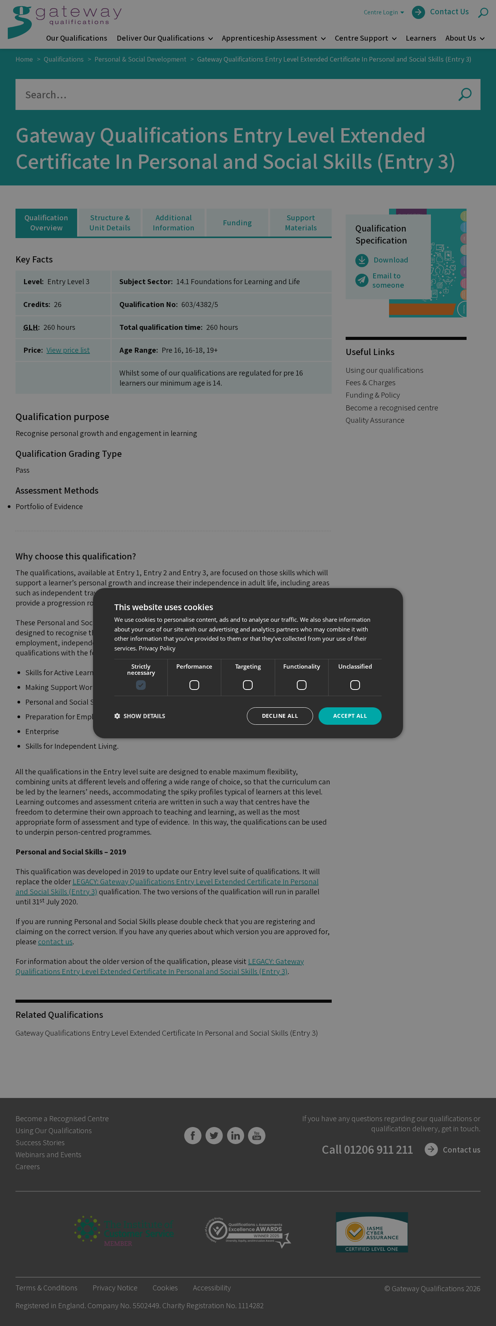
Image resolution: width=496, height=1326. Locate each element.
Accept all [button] (350, 715)
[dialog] (248, 663)
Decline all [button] (280, 715)
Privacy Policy (157, 648)
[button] (139, 716)
